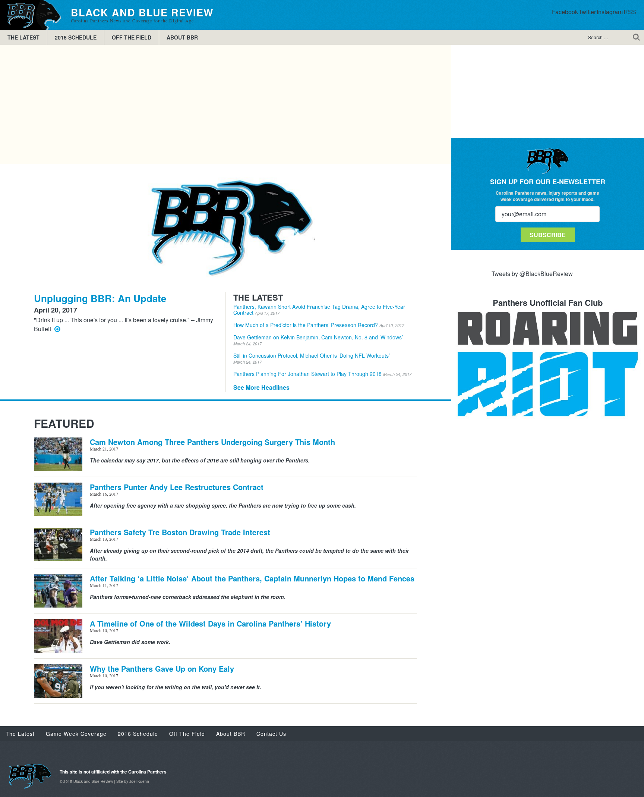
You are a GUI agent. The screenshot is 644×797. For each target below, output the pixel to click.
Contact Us (271, 733)
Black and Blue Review (31, 15)
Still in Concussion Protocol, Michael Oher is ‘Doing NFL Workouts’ (311, 358)
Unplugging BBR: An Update (100, 298)
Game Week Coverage (76, 733)
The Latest (23, 37)
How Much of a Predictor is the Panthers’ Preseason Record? (318, 325)
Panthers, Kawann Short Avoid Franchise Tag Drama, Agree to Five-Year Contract (319, 309)
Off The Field (131, 37)
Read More (57, 328)
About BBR (182, 37)
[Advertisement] (225, 104)
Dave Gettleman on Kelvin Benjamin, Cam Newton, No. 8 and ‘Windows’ (318, 339)
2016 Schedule (76, 37)
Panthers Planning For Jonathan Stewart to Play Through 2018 (322, 373)
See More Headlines (261, 387)
